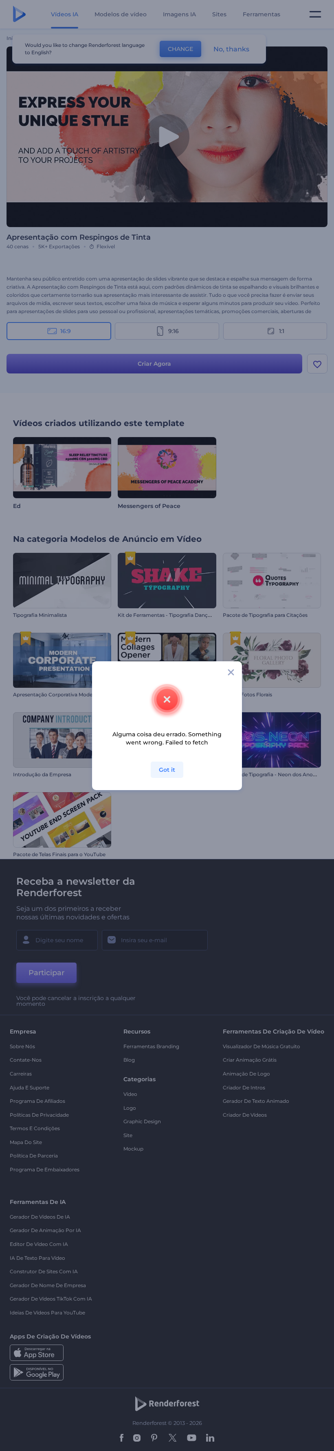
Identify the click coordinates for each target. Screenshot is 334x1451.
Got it (167, 769)
